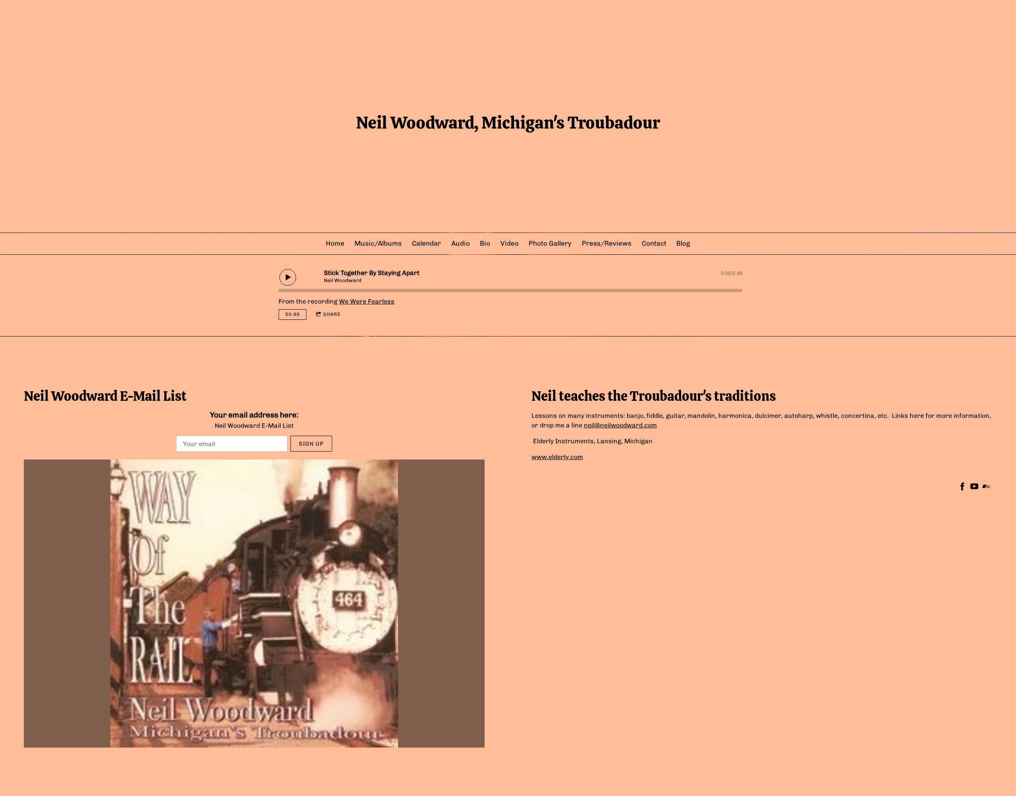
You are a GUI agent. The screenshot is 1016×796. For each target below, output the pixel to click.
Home (335, 243)
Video (509, 243)
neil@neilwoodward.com (620, 425)
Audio (460, 243)
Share (332, 314)
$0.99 (292, 314)
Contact (654, 243)
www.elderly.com (557, 457)
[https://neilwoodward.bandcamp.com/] (986, 488)
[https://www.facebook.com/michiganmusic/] (962, 488)
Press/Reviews (606, 243)
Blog (683, 243)
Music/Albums (378, 243)
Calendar (426, 243)
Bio (485, 243)
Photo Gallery (550, 243)
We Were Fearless (366, 301)
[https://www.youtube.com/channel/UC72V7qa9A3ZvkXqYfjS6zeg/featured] (974, 488)
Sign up (311, 443)
